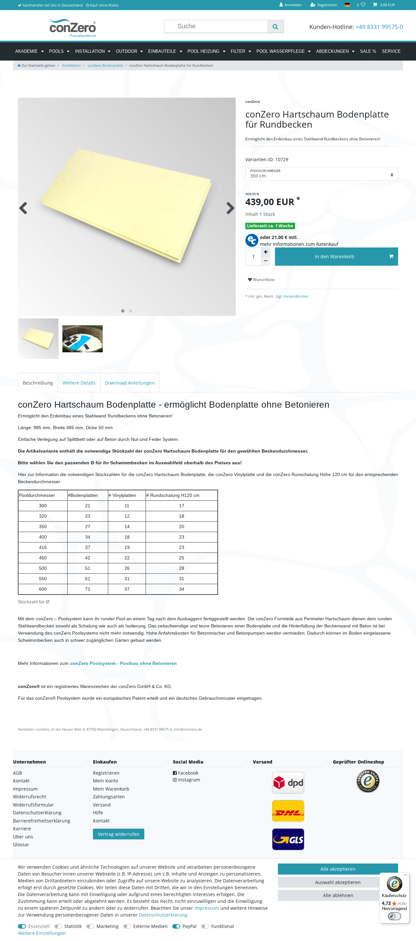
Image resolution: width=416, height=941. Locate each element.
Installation (90, 51)
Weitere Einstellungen (42, 933)
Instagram (188, 780)
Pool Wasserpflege (281, 51)
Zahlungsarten (109, 797)
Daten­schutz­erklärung (163, 915)
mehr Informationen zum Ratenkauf (299, 244)
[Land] (347, 5)
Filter (238, 51)
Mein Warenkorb (111, 789)
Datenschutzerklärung (37, 812)
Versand (102, 805)
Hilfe (98, 812)
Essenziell (39, 926)
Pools (57, 51)
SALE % (368, 51)
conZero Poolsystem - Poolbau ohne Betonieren (123, 663)
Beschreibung (38, 383)
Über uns (23, 837)
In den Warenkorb (334, 256)
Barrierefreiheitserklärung (41, 821)
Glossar (21, 844)
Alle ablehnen (338, 895)
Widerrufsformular (33, 805)
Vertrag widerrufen (118, 834)
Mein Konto (105, 781)
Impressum (25, 789)
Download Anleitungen (130, 383)
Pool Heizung (204, 51)
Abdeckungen (333, 51)
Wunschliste (263, 279)
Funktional (222, 926)
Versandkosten (295, 296)
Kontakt (21, 781)
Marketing (108, 926)
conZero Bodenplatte (105, 65)
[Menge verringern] (265, 261)
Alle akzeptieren (338, 869)
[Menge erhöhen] (265, 252)
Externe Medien (150, 926)
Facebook (187, 773)
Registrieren (106, 773)
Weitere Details (79, 383)
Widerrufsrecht (29, 797)
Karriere (22, 828)
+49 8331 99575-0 (379, 27)
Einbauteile (162, 51)
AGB (17, 773)
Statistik (73, 926)
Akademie (27, 51)
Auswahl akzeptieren (338, 882)
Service (391, 51)
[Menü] (406, 876)
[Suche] (275, 26)
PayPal (190, 926)
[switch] (394, 916)
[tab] (38, 382)
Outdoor (127, 51)
